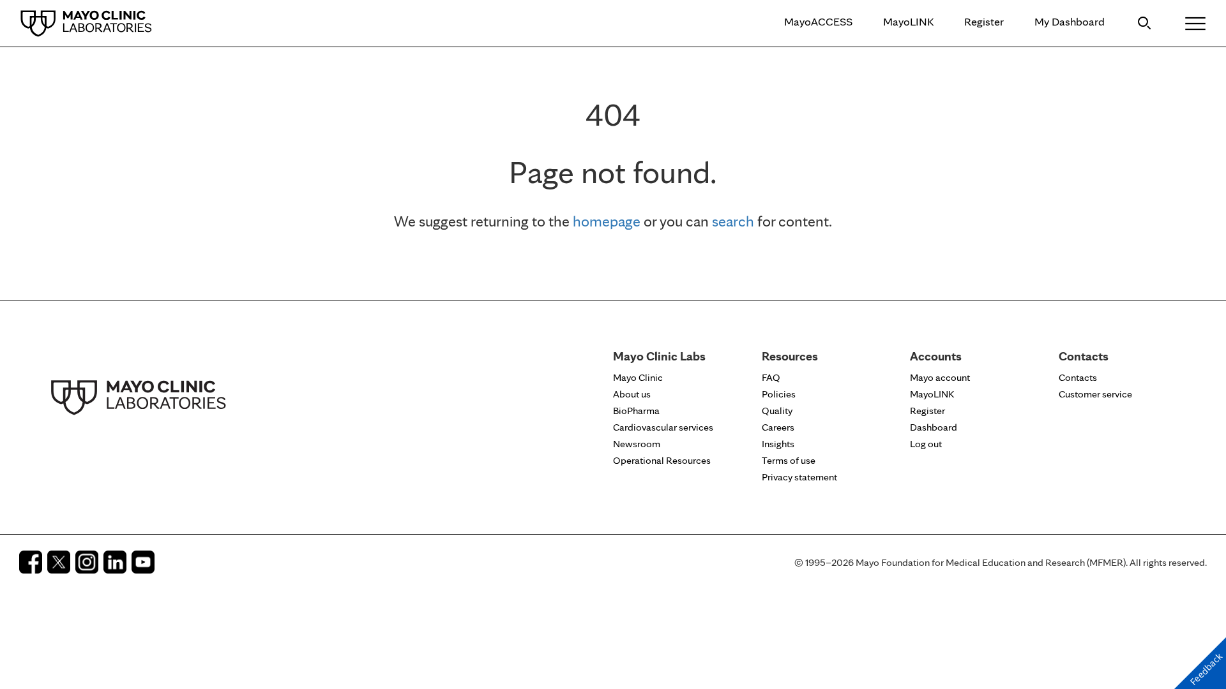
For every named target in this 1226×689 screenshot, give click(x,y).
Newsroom (636, 444)
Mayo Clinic (638, 377)
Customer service (1095, 394)
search (733, 221)
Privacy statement (799, 477)
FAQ (771, 377)
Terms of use (788, 460)
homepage (606, 221)
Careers (778, 427)
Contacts (1078, 377)
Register (984, 21)
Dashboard (933, 427)
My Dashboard (1069, 21)
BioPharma (636, 410)
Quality (777, 410)
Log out (926, 444)
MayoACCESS (818, 21)
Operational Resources (662, 460)
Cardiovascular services (663, 427)
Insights (778, 444)
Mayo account (940, 377)
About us (632, 394)
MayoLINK (908, 21)
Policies (779, 394)
